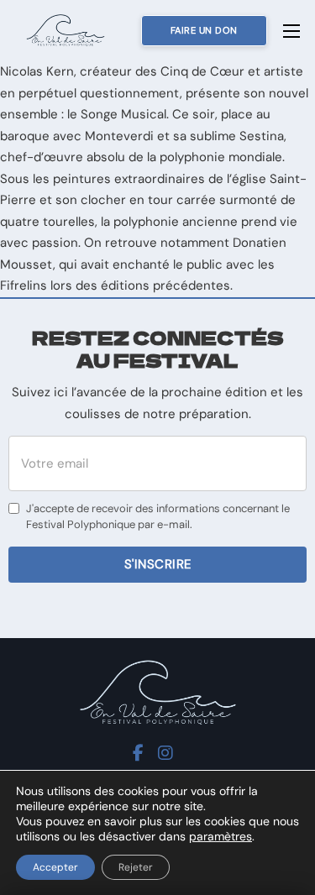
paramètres (220, 836)
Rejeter (135, 867)
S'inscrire (158, 564)
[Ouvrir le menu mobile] (291, 31)
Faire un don (204, 30)
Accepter (55, 867)
